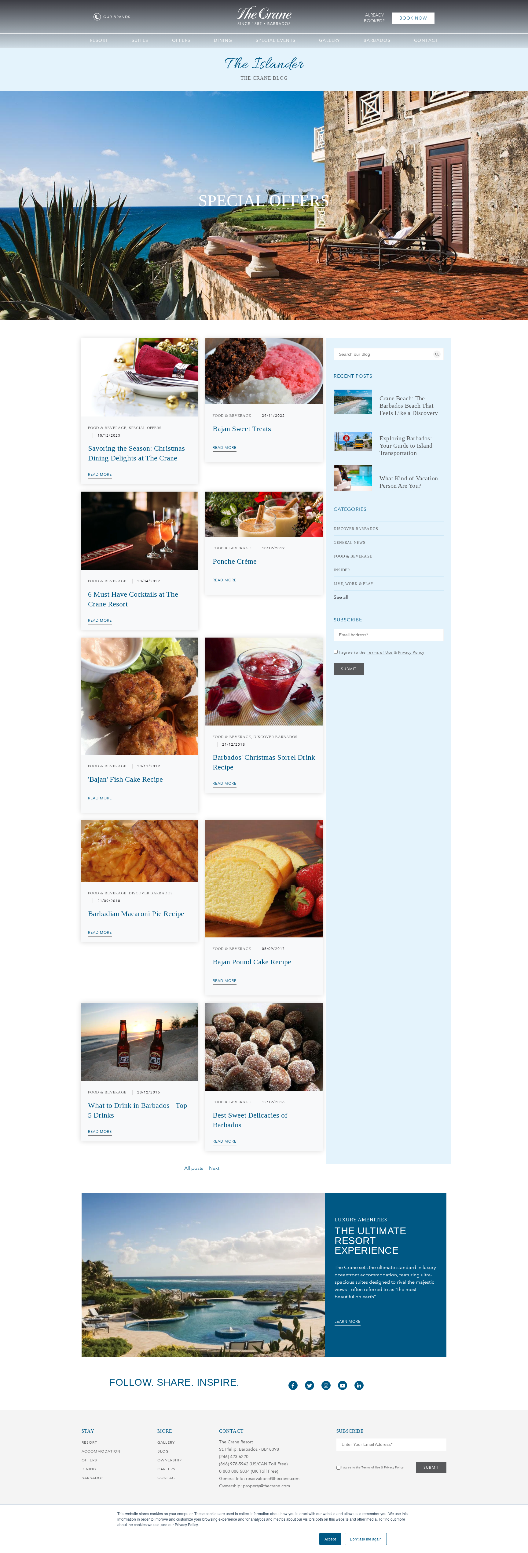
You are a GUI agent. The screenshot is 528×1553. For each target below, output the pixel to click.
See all (341, 597)
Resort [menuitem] (99, 40)
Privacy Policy (411, 652)
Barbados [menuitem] (377, 40)
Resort (89, 1442)
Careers (166, 1469)
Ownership (169, 1460)
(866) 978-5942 (233, 1464)
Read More (100, 474)
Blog (163, 1451)
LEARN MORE (348, 1321)
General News (349, 542)
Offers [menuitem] (181, 40)
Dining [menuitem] (223, 40)
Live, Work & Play (354, 584)
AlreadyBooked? (374, 18)
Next (214, 1168)
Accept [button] (330, 1538)
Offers (89, 1460)
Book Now (413, 18)
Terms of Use (380, 652)
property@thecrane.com (266, 1486)
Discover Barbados (356, 529)
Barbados (93, 1478)
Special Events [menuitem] (276, 40)
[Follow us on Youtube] (342, 1385)
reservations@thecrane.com (272, 1478)
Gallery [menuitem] (329, 40)
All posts (193, 1168)
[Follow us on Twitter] (309, 1385)
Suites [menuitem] (140, 40)
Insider (342, 570)
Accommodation (101, 1451)
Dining (89, 1469)
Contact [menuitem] (426, 40)
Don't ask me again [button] (366, 1538)
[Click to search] (437, 354)
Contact (167, 1478)
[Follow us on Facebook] (293, 1385)
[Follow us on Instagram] (326, 1385)
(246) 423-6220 (233, 1456)
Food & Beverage (353, 556)
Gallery (166, 1442)
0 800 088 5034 (234, 1471)
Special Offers (264, 200)
